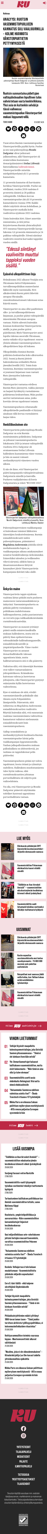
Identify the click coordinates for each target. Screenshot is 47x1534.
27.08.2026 (9, 1176)
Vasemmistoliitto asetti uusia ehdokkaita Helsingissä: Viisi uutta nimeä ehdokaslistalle (25, 1081)
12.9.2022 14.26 (39, 122)
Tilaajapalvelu (23, 1452)
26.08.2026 (9, 1228)
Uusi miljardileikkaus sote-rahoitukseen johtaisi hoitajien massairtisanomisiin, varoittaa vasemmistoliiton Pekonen (22, 1238)
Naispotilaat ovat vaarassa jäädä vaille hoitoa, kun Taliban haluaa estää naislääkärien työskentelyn (30, 978)
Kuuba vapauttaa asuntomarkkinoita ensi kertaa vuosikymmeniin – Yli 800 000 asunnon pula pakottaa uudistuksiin (30, 961)
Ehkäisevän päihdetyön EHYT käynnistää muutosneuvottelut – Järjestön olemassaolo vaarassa (30, 849)
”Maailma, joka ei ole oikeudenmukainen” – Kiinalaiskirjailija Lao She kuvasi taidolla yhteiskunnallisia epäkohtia (23, 1355)
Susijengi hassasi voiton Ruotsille (19, 1173)
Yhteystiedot (24, 1447)
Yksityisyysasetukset (23, 1479)
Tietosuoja (23, 1474)
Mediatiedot (23, 1456)
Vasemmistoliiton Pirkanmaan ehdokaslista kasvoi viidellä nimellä (29, 868)
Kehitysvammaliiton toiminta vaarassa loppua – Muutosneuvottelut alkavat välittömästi (22, 1339)
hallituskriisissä (26, 166)
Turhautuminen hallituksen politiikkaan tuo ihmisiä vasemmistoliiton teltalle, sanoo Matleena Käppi (24, 1202)
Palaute (23, 1461)
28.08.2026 (9, 1167)
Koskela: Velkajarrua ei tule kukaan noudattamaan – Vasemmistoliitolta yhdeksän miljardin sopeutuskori (20, 1270)
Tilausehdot (23, 1484)
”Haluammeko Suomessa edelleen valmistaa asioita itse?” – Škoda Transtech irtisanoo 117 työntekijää (25, 1093)
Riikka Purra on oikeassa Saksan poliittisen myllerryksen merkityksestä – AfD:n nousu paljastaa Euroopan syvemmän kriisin (23, 1371)
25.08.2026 (9, 1329)
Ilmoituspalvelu (23, 1466)
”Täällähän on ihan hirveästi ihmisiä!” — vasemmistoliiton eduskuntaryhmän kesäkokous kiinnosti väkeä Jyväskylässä (30, 889)
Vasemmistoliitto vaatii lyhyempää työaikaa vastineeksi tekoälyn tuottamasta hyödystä (30, 907)
